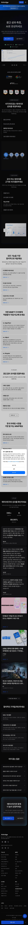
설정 (14, 469)
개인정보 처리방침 (15, 461)
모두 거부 (14, 465)
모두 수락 (14, 472)
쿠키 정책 (9, 461)
